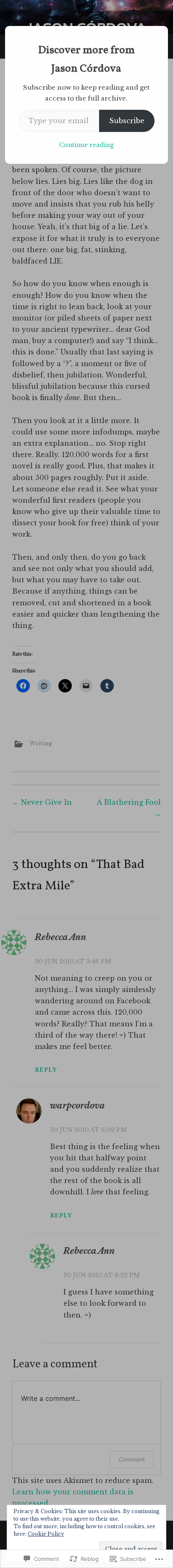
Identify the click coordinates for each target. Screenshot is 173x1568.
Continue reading (86, 145)
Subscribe (126, 120)
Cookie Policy (46, 1534)
